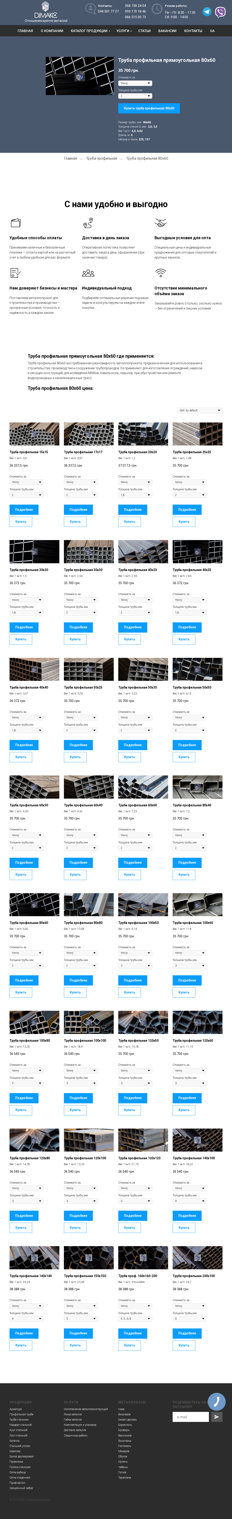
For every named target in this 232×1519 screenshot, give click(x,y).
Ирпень (123, 1461)
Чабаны (123, 1467)
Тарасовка (124, 1477)
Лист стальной (18, 1435)
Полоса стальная (20, 1467)
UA (212, 31)
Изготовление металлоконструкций (86, 1409)
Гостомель (124, 1446)
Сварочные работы (75, 1435)
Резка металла (73, 1414)
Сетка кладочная (20, 1477)
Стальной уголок (20, 1446)
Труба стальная (19, 1419)
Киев (121, 1409)
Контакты (193, 31)
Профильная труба (21, 1414)
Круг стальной (18, 1430)
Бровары (124, 1430)
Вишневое (124, 1414)
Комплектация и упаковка (80, 1424)
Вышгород (124, 1440)
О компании (52, 31)
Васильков (125, 1435)
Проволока (16, 1461)
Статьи (144, 31)
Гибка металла (73, 1419)
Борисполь (125, 1424)
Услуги (122, 31)
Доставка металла (75, 1430)
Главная (25, 31)
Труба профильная (101, 158)
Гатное (122, 1472)
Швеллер (15, 1451)
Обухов (122, 1456)
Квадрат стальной (21, 1424)
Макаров (123, 1451)
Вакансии (167, 31)
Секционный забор (21, 1488)
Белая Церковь (127, 1419)
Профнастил (17, 1482)
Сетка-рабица (18, 1472)
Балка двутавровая (22, 1456)
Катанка (14, 1440)
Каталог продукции (89, 31)
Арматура (16, 1409)
